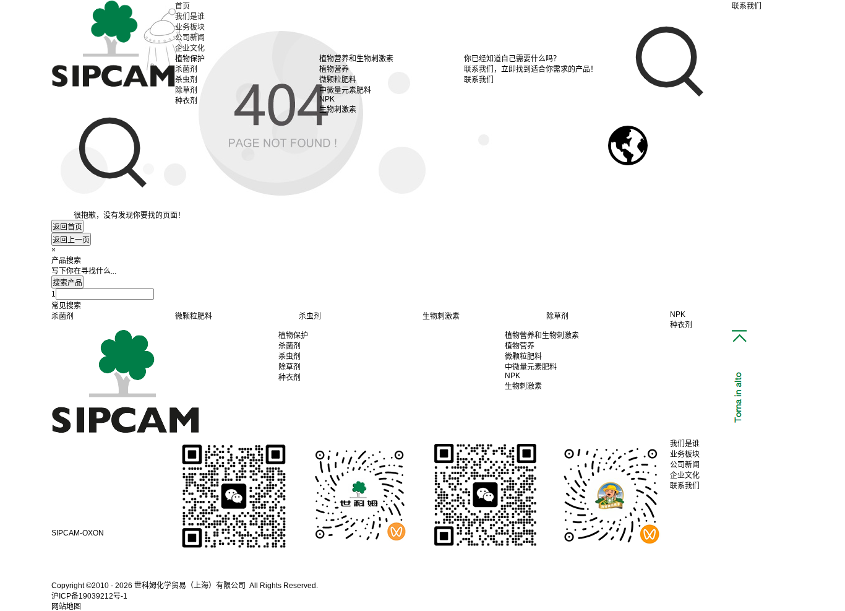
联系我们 (685, 486)
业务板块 (190, 27)
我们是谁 (190, 16)
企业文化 (190, 48)
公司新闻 (190, 37)
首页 (182, 6)
